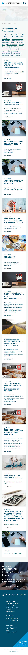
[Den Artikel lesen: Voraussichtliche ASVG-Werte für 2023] (14, 505)
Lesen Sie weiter (8, 78)
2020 (16, 36)
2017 (10, 38)
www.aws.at (18, 351)
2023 (22, 34)
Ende (20, 553)
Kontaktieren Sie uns (12, 586)
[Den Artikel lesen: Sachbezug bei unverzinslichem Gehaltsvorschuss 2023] (14, 174)
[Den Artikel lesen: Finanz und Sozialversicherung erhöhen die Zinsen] (14, 212)
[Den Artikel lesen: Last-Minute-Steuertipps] (14, 287)
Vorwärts (16, 553)
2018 (5, 38)
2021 (11, 36)
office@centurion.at (10, 611)
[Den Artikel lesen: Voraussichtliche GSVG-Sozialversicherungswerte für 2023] (14, 250)
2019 (21, 36)
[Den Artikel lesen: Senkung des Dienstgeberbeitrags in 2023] (14, 135)
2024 (16, 34)
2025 (11, 34)
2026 (5, 34)
